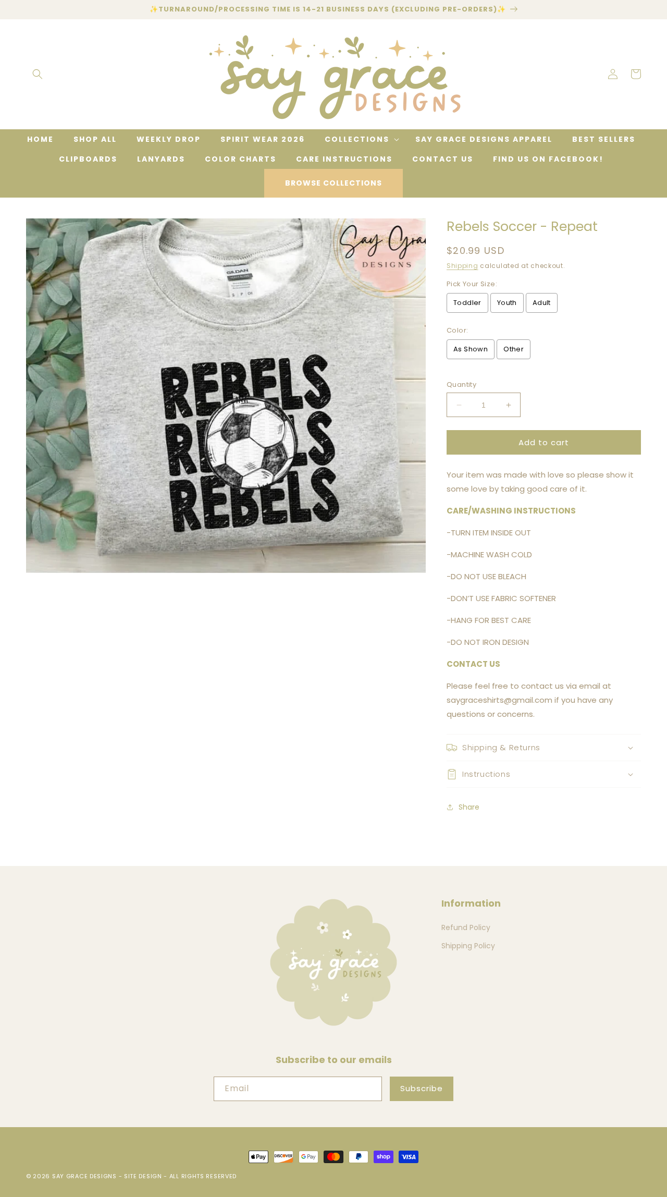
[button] (37, 74)
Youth (507, 303)
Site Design (143, 1176)
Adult (542, 303)
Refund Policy (465, 927)
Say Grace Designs (84, 1176)
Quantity (461, 384)
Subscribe (421, 1088)
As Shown (470, 349)
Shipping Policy (468, 945)
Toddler (467, 303)
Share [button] (469, 807)
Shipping (462, 265)
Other (513, 349)
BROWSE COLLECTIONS (333, 183)
